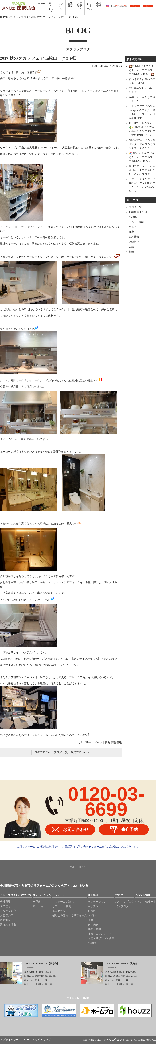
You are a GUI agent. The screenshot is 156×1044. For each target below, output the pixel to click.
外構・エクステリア (100, 933)
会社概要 (5, 901)
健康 (131, 231)
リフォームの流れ (63, 901)
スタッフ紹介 (8, 910)
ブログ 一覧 (61, 752)
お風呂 (92, 910)
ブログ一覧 (135, 207)
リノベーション (42, 895)
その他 (133, 217)
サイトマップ (43, 1039)
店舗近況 (134, 241)
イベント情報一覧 (145, 901)
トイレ (92, 915)
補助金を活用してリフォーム (69, 915)
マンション (39, 906)
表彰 (131, 246)
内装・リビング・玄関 (101, 938)
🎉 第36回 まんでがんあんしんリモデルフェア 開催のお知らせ (142, 157)
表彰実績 (5, 920)
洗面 (90, 920)
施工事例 (93, 895)
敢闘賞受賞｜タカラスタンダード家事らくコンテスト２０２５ (142, 144)
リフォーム (59, 895)
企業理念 (5, 906)
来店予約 (129, 829)
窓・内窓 (93, 924)
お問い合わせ (76, 829)
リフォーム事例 (61, 906)
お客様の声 (6, 915)
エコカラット (60, 910)
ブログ (119, 895)
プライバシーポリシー (16, 1039)
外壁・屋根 (94, 929)
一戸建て (38, 901)
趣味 (131, 251)
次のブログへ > (80, 752)
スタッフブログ (19, 17)
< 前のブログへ (42, 752)
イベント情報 (102, 742)
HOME (4, 17)
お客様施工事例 (138, 212)
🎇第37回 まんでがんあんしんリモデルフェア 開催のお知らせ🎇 (142, 70)
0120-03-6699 (106, 801)
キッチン (93, 906)
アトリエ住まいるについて (16, 895)
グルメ (133, 227)
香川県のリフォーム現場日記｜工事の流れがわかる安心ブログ (142, 170)
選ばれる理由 (8, 924)
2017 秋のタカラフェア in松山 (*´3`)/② (38, 58)
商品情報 (116, 742)
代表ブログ (122, 906)
